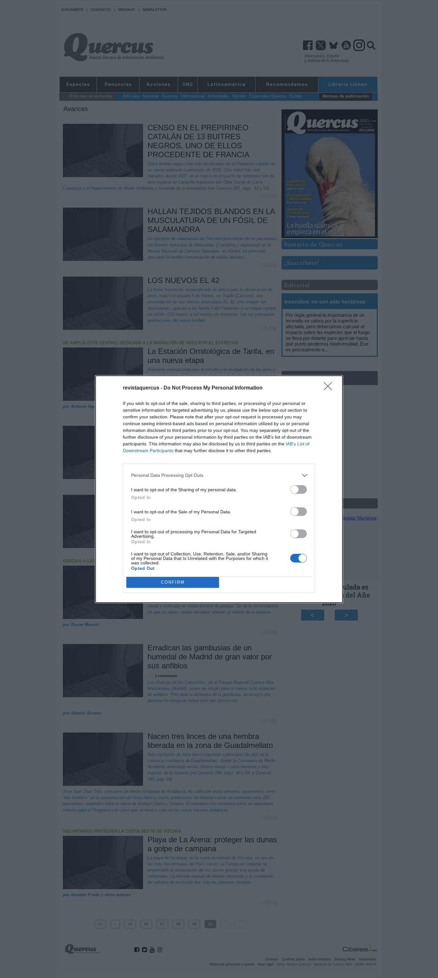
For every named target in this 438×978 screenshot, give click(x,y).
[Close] (330, 388)
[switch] (298, 489)
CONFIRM (173, 582)
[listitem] (219, 475)
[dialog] (219, 489)
